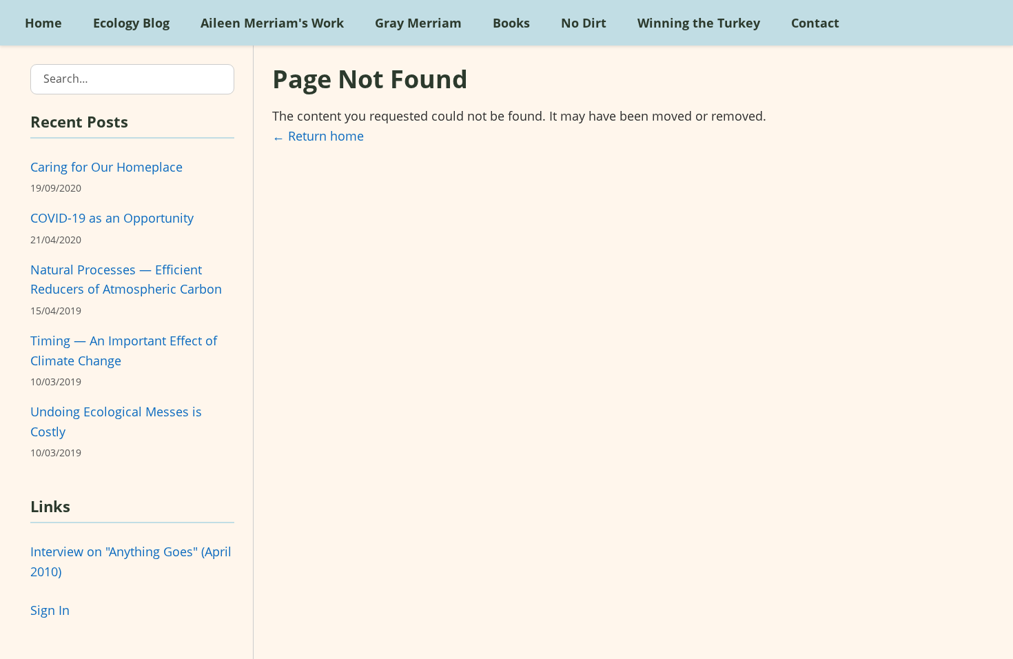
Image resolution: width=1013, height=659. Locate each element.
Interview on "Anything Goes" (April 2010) (131, 561)
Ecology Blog (131, 22)
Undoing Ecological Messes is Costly (116, 421)
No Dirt (583, 22)
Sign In (50, 610)
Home (43, 22)
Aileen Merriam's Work (272, 22)
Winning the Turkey (698, 22)
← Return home (318, 136)
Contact (815, 22)
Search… (65, 78)
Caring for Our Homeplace (106, 167)
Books (511, 22)
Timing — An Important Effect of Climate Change (123, 350)
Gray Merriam (418, 22)
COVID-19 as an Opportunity (112, 218)
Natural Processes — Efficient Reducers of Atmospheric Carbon (126, 279)
